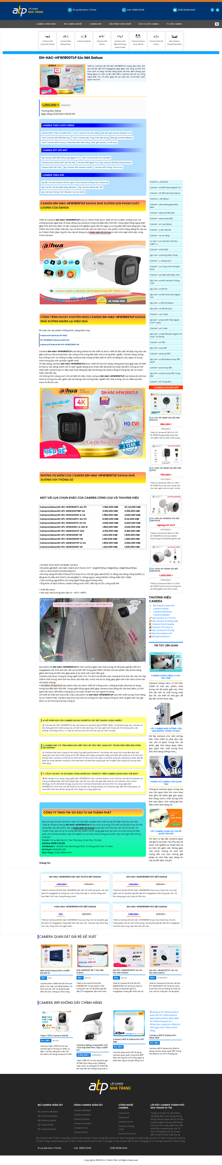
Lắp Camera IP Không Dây (163, 621)
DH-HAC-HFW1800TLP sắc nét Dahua (71, 57)
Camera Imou (81, 1127)
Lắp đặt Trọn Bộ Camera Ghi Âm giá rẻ (58, 182)
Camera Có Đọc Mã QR (160, 230)
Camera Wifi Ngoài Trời (87, 162)
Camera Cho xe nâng (159, 235)
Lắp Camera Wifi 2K (158, 289)
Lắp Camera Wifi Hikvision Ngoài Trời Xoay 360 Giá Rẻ (166, 335)
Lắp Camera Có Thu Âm (162, 617)
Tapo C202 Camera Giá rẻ (54, 1035)
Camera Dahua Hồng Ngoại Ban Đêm (164, 205)
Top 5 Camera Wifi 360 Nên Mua (55, 137)
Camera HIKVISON (162, 611)
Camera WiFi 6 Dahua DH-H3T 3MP (128, 1040)
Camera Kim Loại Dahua (161, 224)
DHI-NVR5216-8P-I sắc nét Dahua (90, 971)
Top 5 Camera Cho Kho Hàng (86, 133)
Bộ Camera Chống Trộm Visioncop (92, 182)
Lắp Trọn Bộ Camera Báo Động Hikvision (58, 187)
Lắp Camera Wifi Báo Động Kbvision (116, 162)
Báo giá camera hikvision (122, 137)
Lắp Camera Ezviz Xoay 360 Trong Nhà (165, 374)
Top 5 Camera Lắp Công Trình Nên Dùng (90, 137)
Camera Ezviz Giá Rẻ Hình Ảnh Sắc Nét (58, 162)
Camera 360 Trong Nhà (160, 381)
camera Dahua (160, 608)
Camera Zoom (125, 1121)
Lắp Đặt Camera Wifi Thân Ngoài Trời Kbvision (164, 321)
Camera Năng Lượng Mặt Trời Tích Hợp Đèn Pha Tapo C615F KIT (92, 1047)
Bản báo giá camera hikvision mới (116, 133)
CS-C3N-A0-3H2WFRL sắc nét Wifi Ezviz (165, 519)
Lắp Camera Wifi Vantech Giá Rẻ (77, 167)
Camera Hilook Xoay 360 (161, 367)
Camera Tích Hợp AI (161, 627)
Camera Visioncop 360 (160, 353)
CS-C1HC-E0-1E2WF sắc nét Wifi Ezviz (166, 469)
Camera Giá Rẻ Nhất (159, 249)
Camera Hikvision (82, 1110)
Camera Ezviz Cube (158, 328)
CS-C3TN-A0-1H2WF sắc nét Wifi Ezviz (164, 569)
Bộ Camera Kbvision (48, 1116)
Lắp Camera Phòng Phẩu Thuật (164, 255)
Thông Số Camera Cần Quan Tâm (166, 783)
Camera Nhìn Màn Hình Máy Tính (164, 275)
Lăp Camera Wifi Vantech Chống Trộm (164, 282)
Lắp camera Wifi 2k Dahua (161, 303)
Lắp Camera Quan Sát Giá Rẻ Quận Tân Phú (166, 832)
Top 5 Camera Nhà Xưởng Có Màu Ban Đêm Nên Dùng (65, 142)
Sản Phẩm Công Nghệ (120, 24)
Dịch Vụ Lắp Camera (149, 24)
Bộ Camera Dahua (47, 1120)
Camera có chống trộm (160, 261)
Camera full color (127, 1133)
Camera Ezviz (80, 1132)
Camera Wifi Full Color (51, 167)
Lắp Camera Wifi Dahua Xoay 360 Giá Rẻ (165, 360)
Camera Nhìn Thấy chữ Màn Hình (56, 133)
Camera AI (123, 1113)
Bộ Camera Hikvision (48, 1111)
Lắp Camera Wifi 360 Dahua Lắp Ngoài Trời (60, 158)
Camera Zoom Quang (161, 624)
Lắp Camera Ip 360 (158, 348)
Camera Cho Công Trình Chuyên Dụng (165, 268)
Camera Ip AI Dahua (159, 182)
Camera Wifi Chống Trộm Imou (108, 167)
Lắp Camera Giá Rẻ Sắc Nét (90, 187)
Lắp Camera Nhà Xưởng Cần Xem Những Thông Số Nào (166, 729)
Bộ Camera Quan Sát (163, 605)
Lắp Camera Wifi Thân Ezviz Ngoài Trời (165, 296)
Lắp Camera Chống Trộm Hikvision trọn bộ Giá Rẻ (63, 192)
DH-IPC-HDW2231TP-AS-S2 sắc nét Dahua (163, 971)
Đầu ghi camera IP (159, 636)
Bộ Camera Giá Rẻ (73, 24)
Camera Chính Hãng (48, 23)
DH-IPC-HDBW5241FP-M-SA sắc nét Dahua (127, 971)
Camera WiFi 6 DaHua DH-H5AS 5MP (163, 1036)
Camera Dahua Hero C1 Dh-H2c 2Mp (166, 677)
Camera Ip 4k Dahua (159, 199)
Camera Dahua (81, 1119)
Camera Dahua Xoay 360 (161, 218)
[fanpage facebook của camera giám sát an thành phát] (212, 10)
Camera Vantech (82, 1123)
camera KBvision (161, 614)
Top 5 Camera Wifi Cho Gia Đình (95, 158)
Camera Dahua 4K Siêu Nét (162, 213)
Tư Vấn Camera (174, 24)
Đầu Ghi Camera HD (160, 633)
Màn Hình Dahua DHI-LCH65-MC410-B (55, 972)
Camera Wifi (95, 24)
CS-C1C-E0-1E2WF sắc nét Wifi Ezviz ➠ (165, 418)
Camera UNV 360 (157, 342)
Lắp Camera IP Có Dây (161, 630)
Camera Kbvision (82, 1114)
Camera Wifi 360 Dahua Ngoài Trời (165, 187)
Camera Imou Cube (159, 314)
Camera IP (123, 1117)
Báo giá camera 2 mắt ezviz (104, 142)
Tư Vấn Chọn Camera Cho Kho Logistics (163, 242)
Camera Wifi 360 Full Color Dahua (165, 193)
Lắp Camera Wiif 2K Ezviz (161, 308)
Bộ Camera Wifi (45, 1124)
